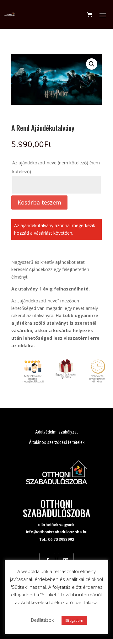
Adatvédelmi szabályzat (56, 431)
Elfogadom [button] (74, 620)
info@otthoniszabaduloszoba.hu (56, 532)
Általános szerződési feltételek (56, 442)
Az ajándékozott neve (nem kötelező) (56, 167)
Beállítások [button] (42, 620)
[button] (91, 64)
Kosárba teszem (39, 202)
